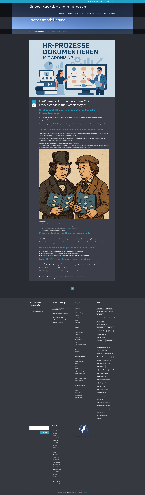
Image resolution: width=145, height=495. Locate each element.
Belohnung (100, 308)
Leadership (77, 358)
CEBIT (111, 311)
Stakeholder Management (104, 402)
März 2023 (55, 467)
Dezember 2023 (56, 462)
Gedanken (77, 334)
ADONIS (50, 276)
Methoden (100, 357)
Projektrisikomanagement (81, 378)
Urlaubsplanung (78, 397)
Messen (77, 363)
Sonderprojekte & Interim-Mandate (84, 13)
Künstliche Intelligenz (80, 356)
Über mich (69, 13)
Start (30, 31)
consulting (100, 314)
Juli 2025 (55, 445)
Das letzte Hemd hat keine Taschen (106, 318)
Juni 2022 (55, 476)
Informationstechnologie (103, 347)
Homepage (61, 13)
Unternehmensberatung (103, 408)
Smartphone (100, 399)
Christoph (42, 276)
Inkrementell (78, 339)
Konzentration (78, 354)
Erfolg (76, 329)
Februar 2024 (56, 457)
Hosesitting (109, 340)
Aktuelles (77, 315)
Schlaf (76, 387)
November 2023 (56, 464)
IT (98, 350)
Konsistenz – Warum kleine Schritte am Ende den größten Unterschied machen (61, 313)
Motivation (109, 357)
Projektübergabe (79, 380)
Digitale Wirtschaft (102, 324)
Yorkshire (100, 418)
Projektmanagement (80, 373)
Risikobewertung (101, 386)
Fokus (111, 331)
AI (75, 310)
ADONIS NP (103, 119)
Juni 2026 (55, 433)
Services (98, 13)
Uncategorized (78, 395)
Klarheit (99, 353)
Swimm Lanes (89, 278)
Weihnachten (78, 400)
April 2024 (55, 452)
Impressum (35, 310)
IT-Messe (105, 350)
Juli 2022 (55, 474)
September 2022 (57, 469)
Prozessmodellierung (79, 276)
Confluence (68, 228)
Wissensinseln (101, 412)
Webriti (86, 492)
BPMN (62, 276)
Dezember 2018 (56, 481)
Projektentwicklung (79, 371)
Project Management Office (104, 363)
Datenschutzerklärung (37, 311)
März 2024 (55, 454)
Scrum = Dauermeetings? (59, 317)
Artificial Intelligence (79, 317)
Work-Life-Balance (102, 415)
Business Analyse (102, 311)
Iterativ (76, 346)
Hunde (99, 344)
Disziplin (77, 327)
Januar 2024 (56, 459)
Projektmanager (101, 376)
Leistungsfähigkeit (79, 361)
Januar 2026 (56, 438)
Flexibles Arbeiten (79, 332)
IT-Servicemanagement (80, 344)
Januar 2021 (56, 479)
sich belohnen (101, 395)
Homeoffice (77, 337)
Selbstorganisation (102, 392)
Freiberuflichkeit (101, 334)
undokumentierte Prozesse (104, 405)
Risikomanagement (102, 389)
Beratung (109, 308)
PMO (76, 366)
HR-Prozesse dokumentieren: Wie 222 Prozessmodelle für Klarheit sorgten (64, 103)
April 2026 (55, 435)
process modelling (69, 276)
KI (75, 349)
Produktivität (78, 368)
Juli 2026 (55, 430)
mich (80, 271)
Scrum (76, 390)
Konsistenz (77, 351)
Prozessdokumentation (39, 31)
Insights (76, 342)
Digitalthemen (101, 327)
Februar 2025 (56, 447)
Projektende (100, 370)
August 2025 (56, 442)
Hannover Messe (101, 337)
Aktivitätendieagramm (52, 278)
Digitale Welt (78, 325)
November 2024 (56, 450)
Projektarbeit (101, 366)
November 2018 (56, 484)
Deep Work (77, 322)
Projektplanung (78, 375)
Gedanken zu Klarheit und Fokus (60, 320)
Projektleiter (110, 370)
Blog (105, 13)
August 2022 (56, 471)
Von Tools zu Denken (58, 322)
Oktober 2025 (56, 440)
